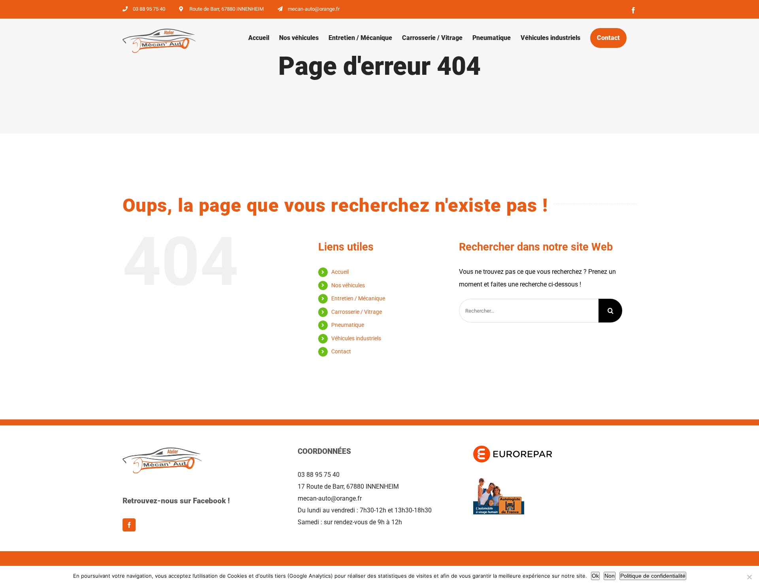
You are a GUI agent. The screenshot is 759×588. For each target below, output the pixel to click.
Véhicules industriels (356, 338)
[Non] (749, 577)
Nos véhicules (348, 285)
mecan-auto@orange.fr (314, 9)
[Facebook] (129, 524)
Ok (595, 576)
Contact (341, 351)
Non (609, 576)
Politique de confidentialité (652, 576)
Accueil (340, 272)
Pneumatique (347, 325)
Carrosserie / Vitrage (356, 312)
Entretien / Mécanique (358, 298)
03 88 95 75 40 (149, 9)
